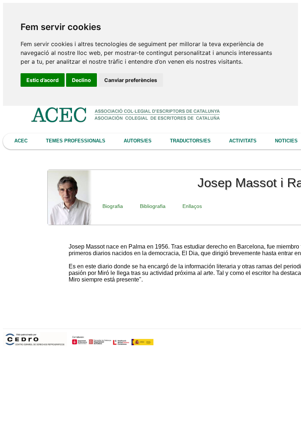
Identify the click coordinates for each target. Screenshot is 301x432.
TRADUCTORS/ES (190, 141)
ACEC (21, 141)
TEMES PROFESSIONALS (75, 141)
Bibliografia (153, 206)
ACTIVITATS (243, 141)
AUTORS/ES (138, 141)
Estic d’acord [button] (42, 80)
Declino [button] (81, 80)
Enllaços (192, 206)
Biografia (112, 206)
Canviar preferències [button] (130, 80)
